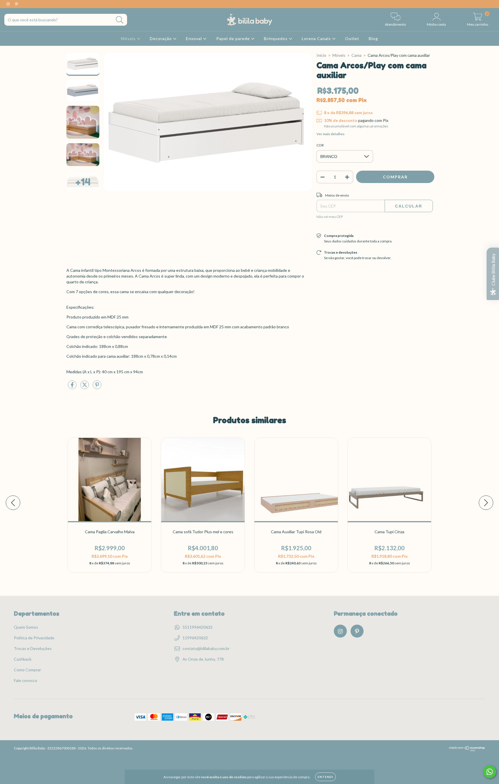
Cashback (22, 659)
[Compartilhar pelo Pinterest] (97, 387)
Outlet (352, 38)
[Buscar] (119, 20)
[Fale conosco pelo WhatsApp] (489, 771)
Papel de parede (233, 38)
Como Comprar (27, 669)
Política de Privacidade (34, 637)
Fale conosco (25, 680)
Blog (373, 38)
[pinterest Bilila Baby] (16, 3)
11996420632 (195, 637)
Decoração (161, 38)
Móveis (129, 38)
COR (320, 145)
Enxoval (194, 38)
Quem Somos (26, 627)
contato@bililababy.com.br (206, 648)
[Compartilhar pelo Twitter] (85, 387)
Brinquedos (276, 38)
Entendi (325, 777)
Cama (356, 55)
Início (321, 55)
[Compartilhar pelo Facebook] (72, 387)
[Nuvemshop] (467, 750)
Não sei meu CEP (329, 216)
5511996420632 (198, 627)
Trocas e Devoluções (33, 648)
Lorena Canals (317, 38)
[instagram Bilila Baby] (8, 3)
